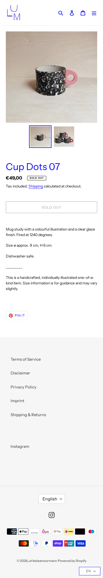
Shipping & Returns (28, 414)
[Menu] (94, 12)
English (50, 498)
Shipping (36, 186)
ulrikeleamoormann (43, 561)
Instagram (20, 446)
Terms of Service (26, 359)
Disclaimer (20, 372)
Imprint (17, 400)
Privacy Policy (23, 386)
